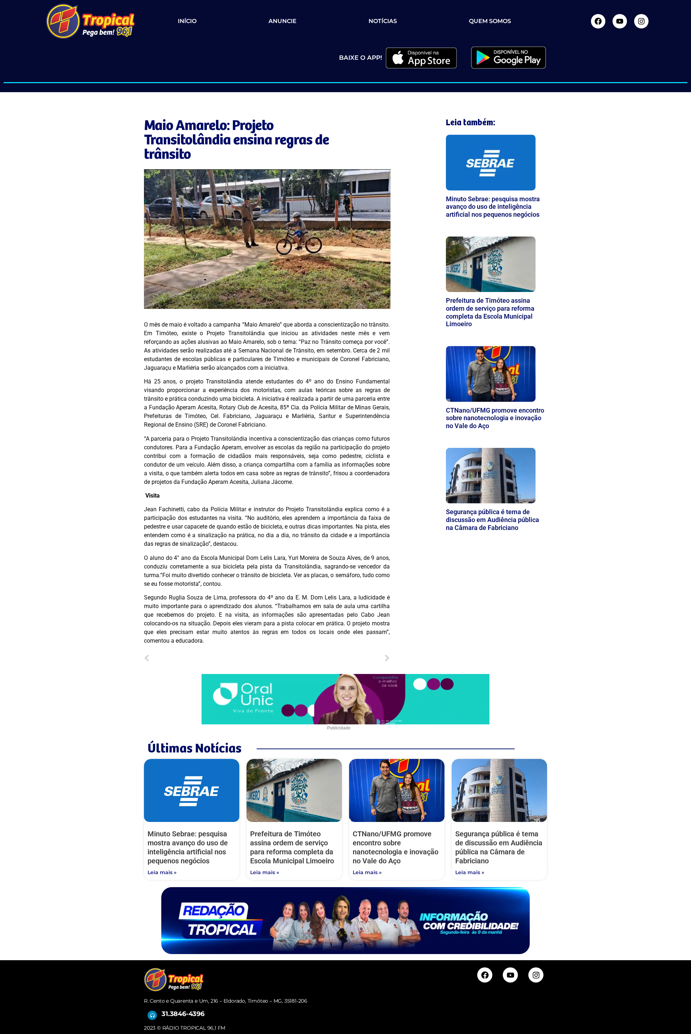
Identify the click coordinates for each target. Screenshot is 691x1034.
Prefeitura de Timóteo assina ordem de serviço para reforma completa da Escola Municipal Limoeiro (490, 312)
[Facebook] (598, 21)
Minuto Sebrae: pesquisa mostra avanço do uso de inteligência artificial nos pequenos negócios (493, 206)
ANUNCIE (282, 21)
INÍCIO (187, 21)
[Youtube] (620, 21)
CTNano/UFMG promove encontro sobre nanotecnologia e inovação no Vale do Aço (495, 418)
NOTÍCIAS (383, 21)
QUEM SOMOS (490, 21)
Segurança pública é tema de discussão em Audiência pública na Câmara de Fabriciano (492, 519)
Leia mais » (162, 872)
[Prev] (205, 659)
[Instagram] (641, 21)
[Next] (328, 659)
